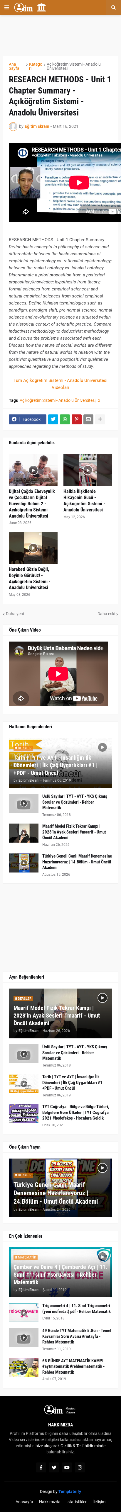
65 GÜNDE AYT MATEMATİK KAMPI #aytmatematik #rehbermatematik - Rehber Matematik (73, 1366)
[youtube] (67, 1467)
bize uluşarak (48, 1445)
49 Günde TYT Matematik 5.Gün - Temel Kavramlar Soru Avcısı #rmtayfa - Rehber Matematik (76, 1336)
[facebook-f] (41, 1467)
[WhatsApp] (65, 419)
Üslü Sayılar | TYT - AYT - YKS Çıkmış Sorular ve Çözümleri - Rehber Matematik (74, 802)
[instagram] (80, 1467)
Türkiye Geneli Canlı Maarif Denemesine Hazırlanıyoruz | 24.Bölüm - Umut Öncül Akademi (56, 1193)
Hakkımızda (49, 1501)
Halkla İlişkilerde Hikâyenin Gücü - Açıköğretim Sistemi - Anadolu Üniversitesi (84, 500)
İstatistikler (76, 1501)
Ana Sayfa (14, 66)
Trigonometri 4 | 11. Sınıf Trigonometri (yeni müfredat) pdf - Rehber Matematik (76, 1308)
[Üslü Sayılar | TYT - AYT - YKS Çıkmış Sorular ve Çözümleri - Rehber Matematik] (23, 803)
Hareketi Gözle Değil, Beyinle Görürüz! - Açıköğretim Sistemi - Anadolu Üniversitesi (30, 578)
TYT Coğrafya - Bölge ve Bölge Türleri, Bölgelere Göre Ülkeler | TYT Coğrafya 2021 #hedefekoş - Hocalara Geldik (75, 1112)
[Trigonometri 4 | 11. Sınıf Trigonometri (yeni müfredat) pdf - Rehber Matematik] (23, 1312)
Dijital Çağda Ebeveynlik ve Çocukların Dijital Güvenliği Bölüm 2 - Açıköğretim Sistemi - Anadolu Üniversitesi (32, 503)
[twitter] (54, 1467)
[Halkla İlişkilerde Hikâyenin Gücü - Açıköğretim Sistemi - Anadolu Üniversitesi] (87, 470)
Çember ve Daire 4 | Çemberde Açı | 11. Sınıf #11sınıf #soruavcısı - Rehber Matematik (60, 1274)
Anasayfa (24, 1501)
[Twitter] (53, 419)
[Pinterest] (77, 419)
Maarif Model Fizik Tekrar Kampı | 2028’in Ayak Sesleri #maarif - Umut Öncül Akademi (74, 832)
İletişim (99, 1501)
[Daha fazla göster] (100, 419)
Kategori (35, 66)
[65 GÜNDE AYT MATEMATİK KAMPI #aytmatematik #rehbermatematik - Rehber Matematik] (23, 1367)
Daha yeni (15, 613)
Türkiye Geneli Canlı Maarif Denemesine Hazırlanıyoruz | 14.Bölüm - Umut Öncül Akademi (77, 861)
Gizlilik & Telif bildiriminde (82, 1445)
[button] (7, 8)
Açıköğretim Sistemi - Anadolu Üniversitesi (74, 66)
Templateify (69, 1491)
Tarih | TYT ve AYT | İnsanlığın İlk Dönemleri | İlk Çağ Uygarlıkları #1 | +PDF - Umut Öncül (56, 765)
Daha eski (106, 613)
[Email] (88, 419)
